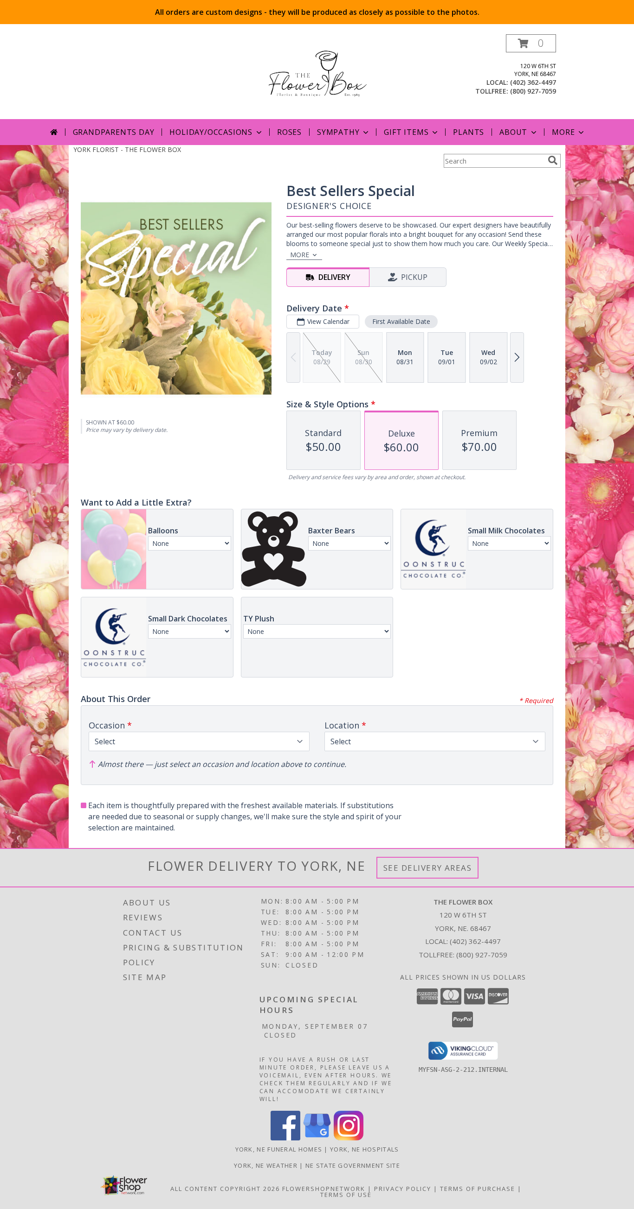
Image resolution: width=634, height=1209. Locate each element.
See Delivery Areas (427, 867)
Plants (468, 132)
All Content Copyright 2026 (225, 1188)
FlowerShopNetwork (323, 1188)
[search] (552, 160)
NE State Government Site (352, 1165)
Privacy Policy (402, 1188)
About (513, 132)
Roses (289, 132)
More (563, 132)
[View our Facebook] (285, 1137)
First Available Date (401, 321)
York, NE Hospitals (364, 1149)
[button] (531, 43)
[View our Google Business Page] (317, 1137)
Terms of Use (346, 1194)
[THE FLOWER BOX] (317, 76)
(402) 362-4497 (533, 82)
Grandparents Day (114, 132)
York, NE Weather (266, 1165)
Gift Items (406, 132)
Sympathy (338, 132)
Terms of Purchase (477, 1188)
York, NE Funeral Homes (279, 1149)
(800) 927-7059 (533, 91)
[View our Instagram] (348, 1137)
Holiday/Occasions (210, 132)
